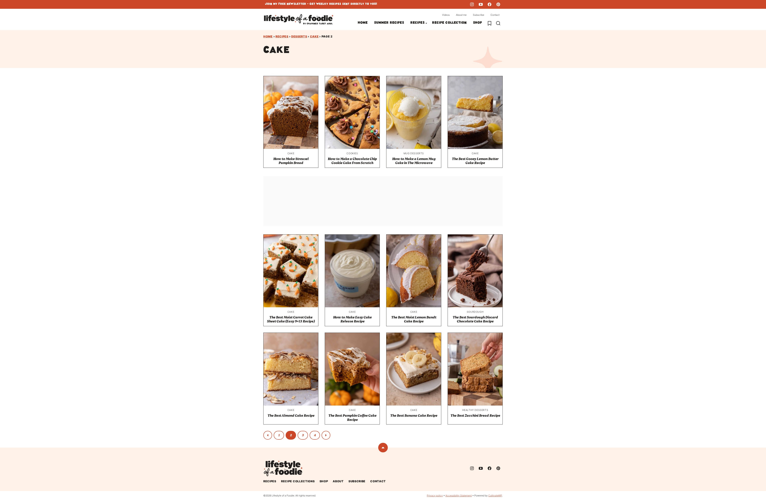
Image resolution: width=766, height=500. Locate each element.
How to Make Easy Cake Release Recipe (352, 319)
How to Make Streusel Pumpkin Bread (291, 160)
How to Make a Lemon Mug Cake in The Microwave (413, 160)
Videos (446, 14)
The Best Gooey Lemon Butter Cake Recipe (475, 160)
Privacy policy (435, 495)
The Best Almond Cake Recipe (291, 415)
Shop (477, 23)
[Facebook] (489, 4)
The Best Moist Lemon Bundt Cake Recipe (413, 319)
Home (363, 23)
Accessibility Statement (458, 495)
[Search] (498, 23)
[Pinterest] (498, 4)
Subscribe (478, 14)
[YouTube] (480, 4)
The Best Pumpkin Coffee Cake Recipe (352, 417)
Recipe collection (449, 23)
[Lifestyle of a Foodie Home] (298, 19)
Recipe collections (298, 481)
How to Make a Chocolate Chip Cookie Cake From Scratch (352, 160)
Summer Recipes (389, 23)
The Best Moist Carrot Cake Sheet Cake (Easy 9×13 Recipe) (291, 319)
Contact (495, 14)
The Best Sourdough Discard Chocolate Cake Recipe (475, 319)
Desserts (299, 36)
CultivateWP (495, 495)
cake (314, 36)
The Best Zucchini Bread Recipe (475, 415)
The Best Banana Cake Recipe (413, 415)
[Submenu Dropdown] (426, 23)
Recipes (417, 23)
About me (461, 14)
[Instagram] (472, 4)
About (338, 481)
